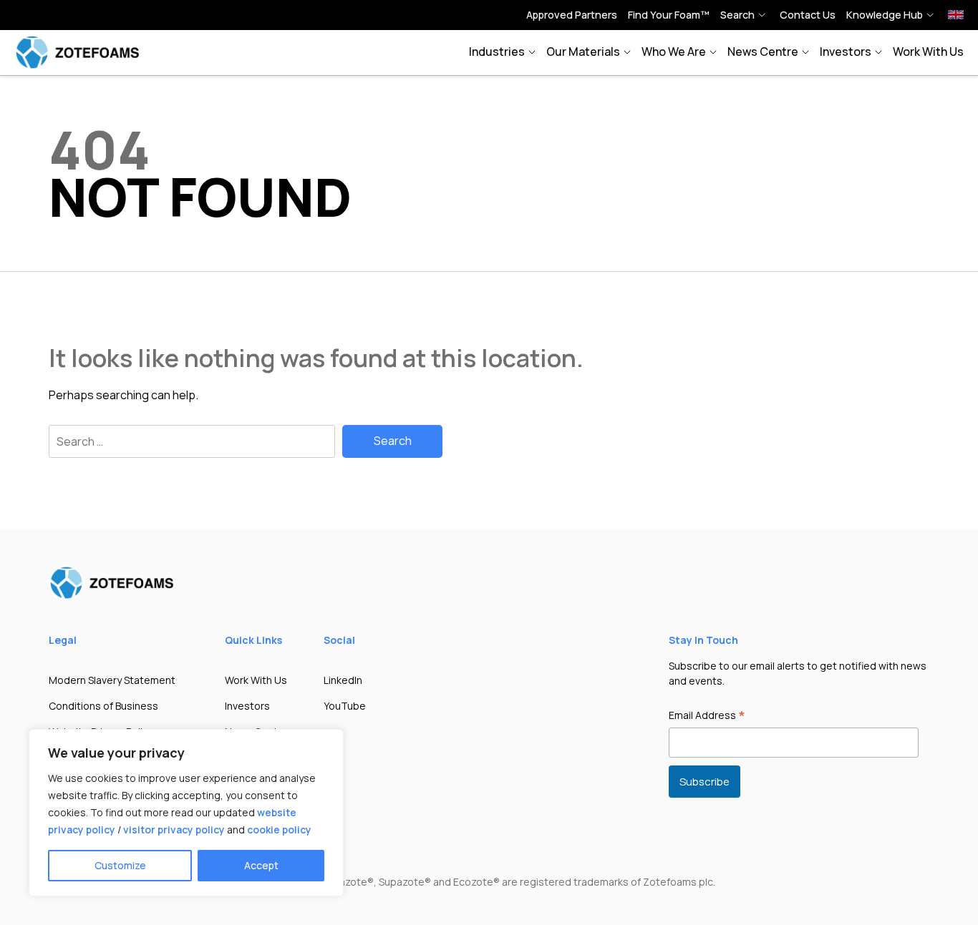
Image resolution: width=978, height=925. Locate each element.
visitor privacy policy (174, 829)
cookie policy (279, 829)
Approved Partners (571, 14)
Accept (261, 865)
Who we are (673, 51)
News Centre (762, 51)
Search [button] (737, 14)
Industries (497, 51)
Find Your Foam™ (669, 14)
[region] (186, 812)
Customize (120, 865)
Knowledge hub (884, 14)
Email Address (707, 716)
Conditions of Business (103, 706)
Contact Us (808, 14)
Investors (845, 51)
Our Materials (583, 51)
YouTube (345, 706)
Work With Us (928, 51)
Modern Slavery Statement (112, 680)
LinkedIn (343, 680)
